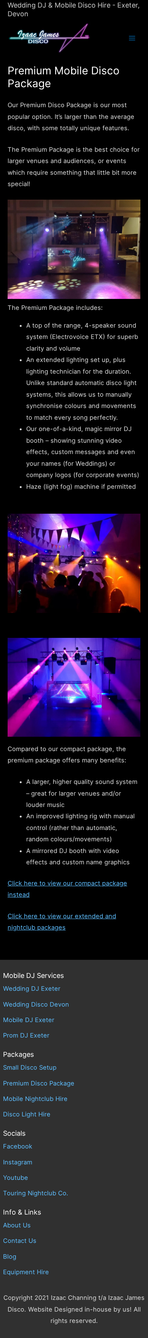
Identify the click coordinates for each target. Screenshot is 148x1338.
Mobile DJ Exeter (28, 1020)
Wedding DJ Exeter (31, 988)
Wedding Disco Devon (36, 1004)
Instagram (17, 1162)
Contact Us (19, 1240)
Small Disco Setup (30, 1067)
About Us (17, 1225)
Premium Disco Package (38, 1083)
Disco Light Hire (26, 1114)
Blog (9, 1256)
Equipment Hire (26, 1272)
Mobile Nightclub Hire (35, 1098)
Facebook (17, 1146)
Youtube (15, 1177)
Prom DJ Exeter (26, 1035)
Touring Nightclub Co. (35, 1193)
